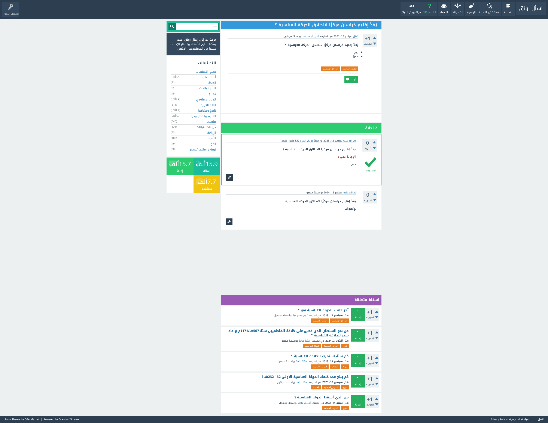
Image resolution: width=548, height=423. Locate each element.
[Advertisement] (301, 97)
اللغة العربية (208, 105)
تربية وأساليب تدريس (202, 149)
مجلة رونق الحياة (411, 12)
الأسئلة (508, 12)
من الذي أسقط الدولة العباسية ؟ (321, 397)
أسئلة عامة (305, 340)
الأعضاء (444, 12)
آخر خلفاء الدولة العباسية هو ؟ (323, 310)
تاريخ (344, 346)
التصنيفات (457, 12)
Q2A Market (32, 419)
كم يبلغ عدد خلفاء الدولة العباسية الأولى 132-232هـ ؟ (305, 377)
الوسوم (471, 12)
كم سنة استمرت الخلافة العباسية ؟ (320, 356)
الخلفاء (316, 387)
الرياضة (211, 133)
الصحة (212, 83)
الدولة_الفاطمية (311, 346)
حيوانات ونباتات (206, 127)
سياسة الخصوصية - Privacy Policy (509, 419)
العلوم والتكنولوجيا (203, 116)
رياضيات (211, 122)
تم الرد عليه (349, 140)
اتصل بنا (539, 419)
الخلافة (334, 366)
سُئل (355, 36)
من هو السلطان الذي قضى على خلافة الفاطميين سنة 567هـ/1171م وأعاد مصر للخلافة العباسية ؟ (288, 333)
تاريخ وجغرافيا (300, 315)
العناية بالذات (207, 88)
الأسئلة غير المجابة (489, 12)
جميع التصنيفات (206, 72)
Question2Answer (69, 419)
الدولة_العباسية (349, 68)
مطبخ (212, 94)
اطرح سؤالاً (429, 12)
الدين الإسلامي (310, 36)
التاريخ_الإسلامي (330, 68)
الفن (213, 144)
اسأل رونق (531, 8)
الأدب (212, 138)
